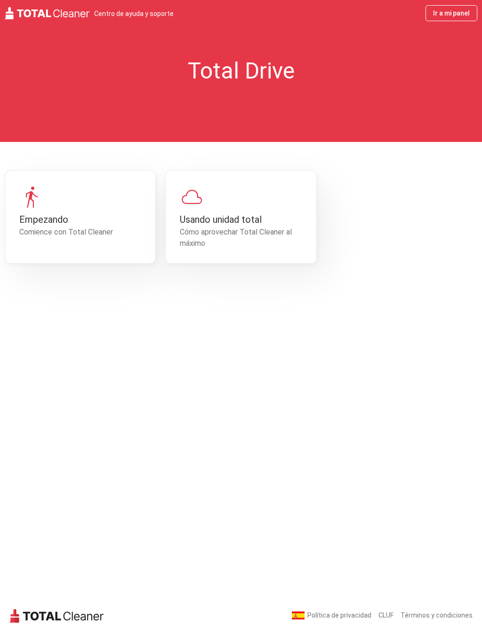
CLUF (386, 615)
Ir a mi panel (451, 13)
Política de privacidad (339, 615)
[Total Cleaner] (56, 615)
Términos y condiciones (437, 615)
